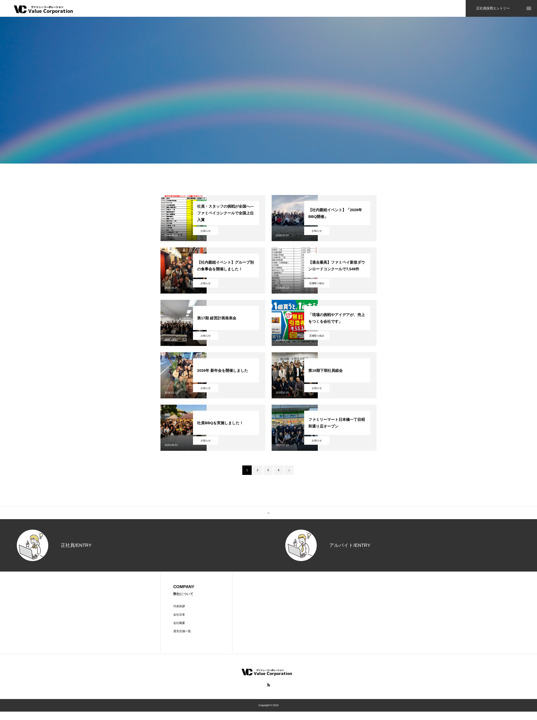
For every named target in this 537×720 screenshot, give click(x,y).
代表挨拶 (179, 606)
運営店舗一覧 (182, 631)
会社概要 (179, 623)
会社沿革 (179, 614)
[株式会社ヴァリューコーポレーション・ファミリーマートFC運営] (41, 8)
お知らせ (206, 230)
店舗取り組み (316, 283)
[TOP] (268, 512)
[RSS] (268, 685)
